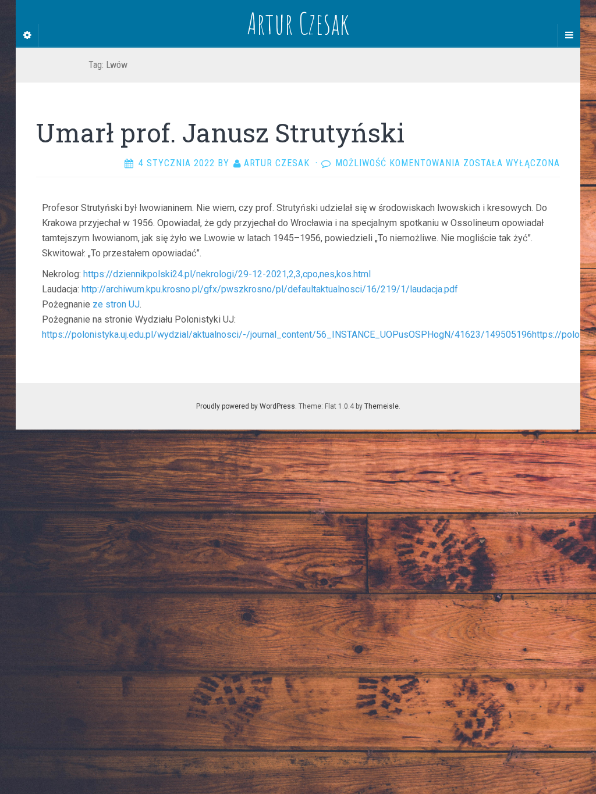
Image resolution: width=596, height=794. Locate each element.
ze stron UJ (116, 304)
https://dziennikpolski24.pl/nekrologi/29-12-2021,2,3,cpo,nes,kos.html (227, 274)
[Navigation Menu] (568, 35)
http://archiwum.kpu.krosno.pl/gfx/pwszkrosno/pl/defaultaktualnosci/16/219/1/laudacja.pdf (269, 289)
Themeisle (381, 406)
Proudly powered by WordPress (245, 406)
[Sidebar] (27, 35)
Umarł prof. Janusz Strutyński (220, 132)
